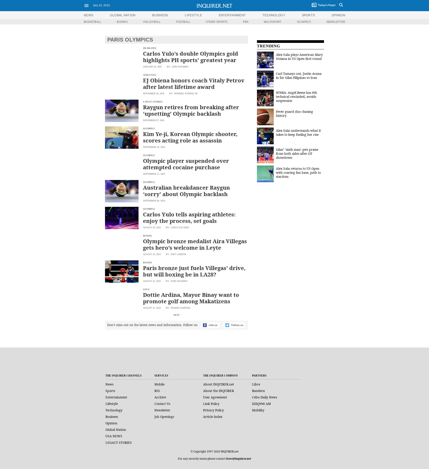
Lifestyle (111, 404)
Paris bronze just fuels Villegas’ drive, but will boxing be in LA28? (194, 271)
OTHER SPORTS (216, 21)
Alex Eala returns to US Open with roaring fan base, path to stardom (298, 172)
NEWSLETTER (335, 21)
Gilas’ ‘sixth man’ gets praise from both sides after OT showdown (297, 153)
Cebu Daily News (264, 397)
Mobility (258, 410)
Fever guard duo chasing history (294, 113)
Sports (110, 391)
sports (308, 15)
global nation (123, 15)
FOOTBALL (183, 21)
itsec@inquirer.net (238, 459)
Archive (160, 397)
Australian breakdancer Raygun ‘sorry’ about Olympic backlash (186, 191)
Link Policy (211, 404)
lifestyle (193, 15)
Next (176, 315)
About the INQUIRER (218, 391)
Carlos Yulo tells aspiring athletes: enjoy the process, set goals (189, 217)
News (88, 15)
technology (274, 15)
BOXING (122, 21)
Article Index (212, 417)
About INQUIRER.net (218, 384)
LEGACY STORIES (118, 442)
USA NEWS (113, 436)
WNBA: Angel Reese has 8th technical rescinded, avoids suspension (296, 96)
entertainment (232, 15)
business (160, 15)
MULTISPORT (272, 21)
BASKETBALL (92, 21)
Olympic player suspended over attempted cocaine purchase (186, 164)
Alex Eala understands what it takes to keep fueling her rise (298, 132)
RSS (157, 391)
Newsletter (162, 410)
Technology (113, 410)
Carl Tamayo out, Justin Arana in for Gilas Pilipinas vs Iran (299, 75)
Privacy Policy (213, 410)
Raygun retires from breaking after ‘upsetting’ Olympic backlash (191, 110)
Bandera (258, 391)
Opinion (111, 423)
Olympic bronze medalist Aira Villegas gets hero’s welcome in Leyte (195, 244)
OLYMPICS (304, 21)
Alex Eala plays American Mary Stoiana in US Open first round (299, 56)
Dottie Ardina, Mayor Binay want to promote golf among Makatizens (191, 298)
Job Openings (164, 417)
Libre (256, 384)
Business (111, 417)
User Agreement (215, 397)
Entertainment (116, 397)
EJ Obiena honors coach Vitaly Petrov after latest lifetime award (193, 83)
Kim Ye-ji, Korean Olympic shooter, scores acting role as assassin (190, 137)
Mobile (159, 384)
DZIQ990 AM (261, 404)
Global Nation (115, 429)
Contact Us (162, 404)
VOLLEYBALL (152, 21)
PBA (245, 21)
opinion (338, 15)
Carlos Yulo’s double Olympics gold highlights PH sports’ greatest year (190, 57)
